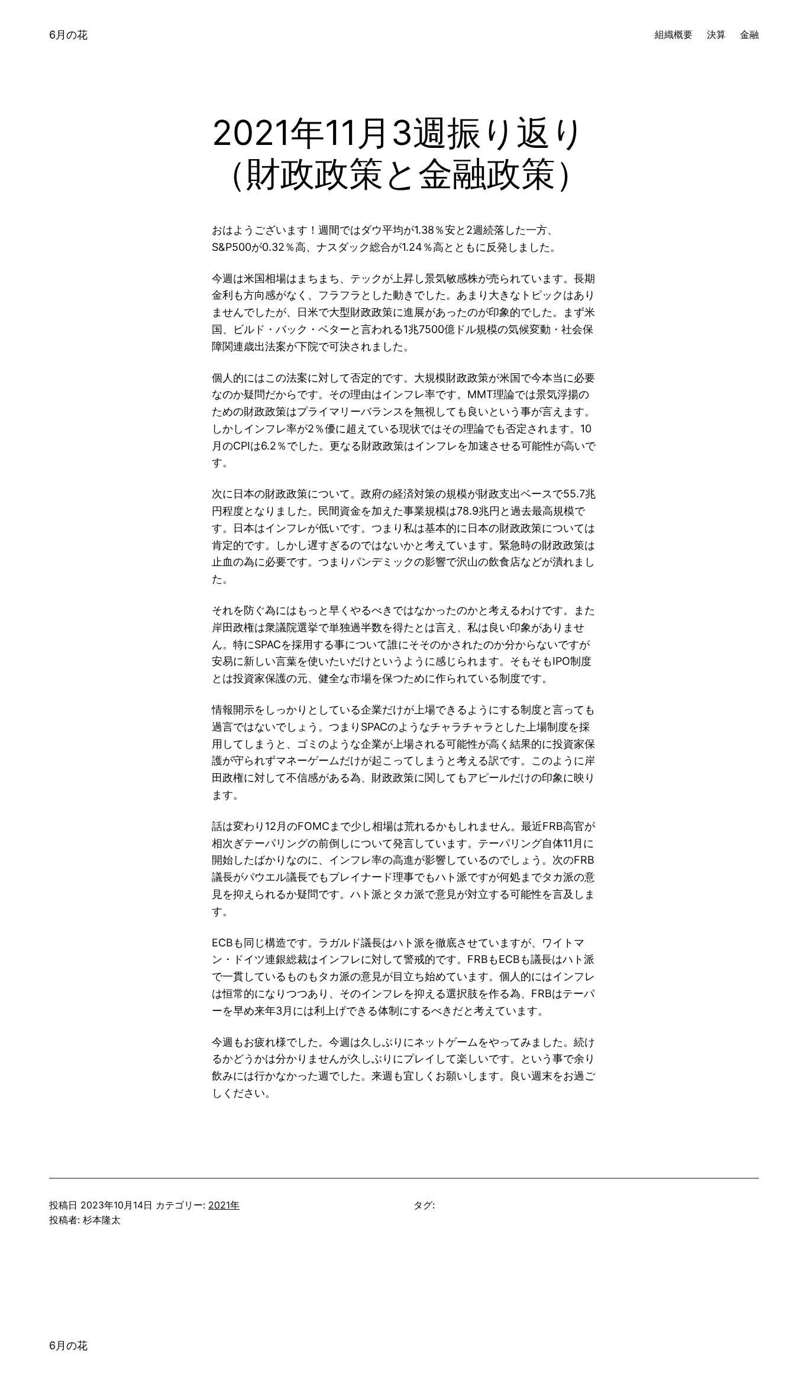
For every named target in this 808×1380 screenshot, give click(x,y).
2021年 (224, 1205)
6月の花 (68, 34)
